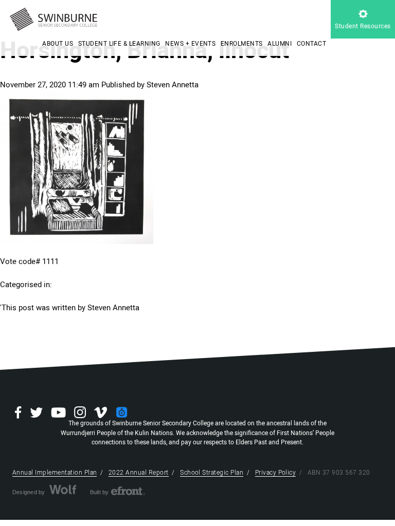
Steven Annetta (173, 84)
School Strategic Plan (211, 472)
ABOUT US (57, 43)
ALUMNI (279, 43)
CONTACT (311, 43)
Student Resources (362, 26)
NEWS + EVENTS (190, 43)
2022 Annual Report (139, 472)
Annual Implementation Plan (54, 472)
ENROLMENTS (242, 43)
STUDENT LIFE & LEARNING (119, 43)
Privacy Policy (275, 472)
